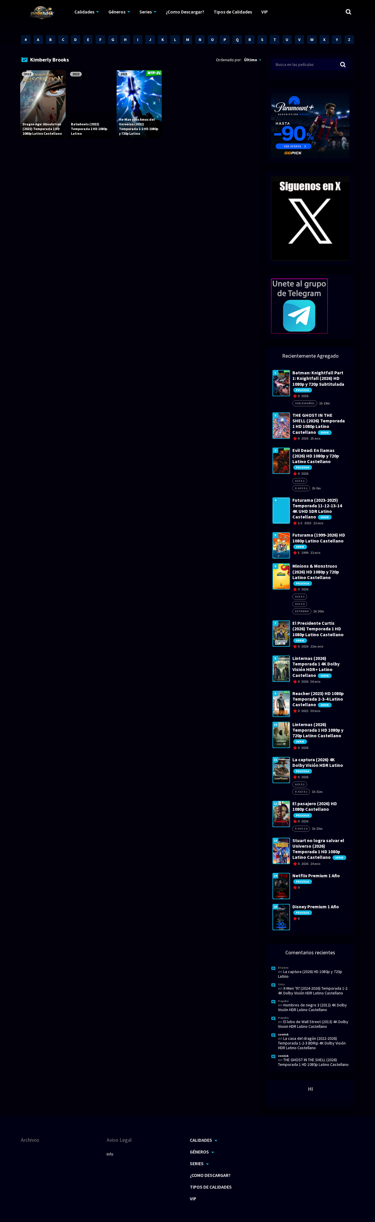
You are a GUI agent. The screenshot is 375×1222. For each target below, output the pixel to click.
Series (145, 12)
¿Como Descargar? (185, 12)
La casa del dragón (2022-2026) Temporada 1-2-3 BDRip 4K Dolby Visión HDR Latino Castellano (312, 1043)
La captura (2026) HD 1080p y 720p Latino (310, 974)
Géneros (116, 12)
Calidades (84, 12)
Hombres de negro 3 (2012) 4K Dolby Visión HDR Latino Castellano (312, 1007)
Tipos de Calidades (233, 12)
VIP (264, 12)
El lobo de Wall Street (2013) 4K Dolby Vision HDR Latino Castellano (313, 1024)
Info (110, 1154)
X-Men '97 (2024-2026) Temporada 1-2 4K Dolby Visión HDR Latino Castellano (312, 991)
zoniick (283, 1034)
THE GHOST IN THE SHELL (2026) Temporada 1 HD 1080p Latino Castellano (313, 1062)
